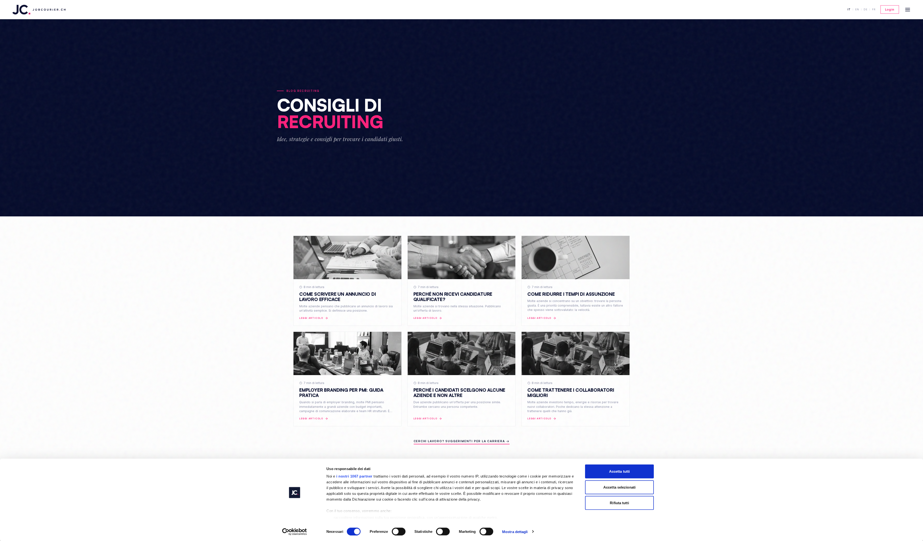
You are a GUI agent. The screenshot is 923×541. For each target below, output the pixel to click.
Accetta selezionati (619, 487)
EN (857, 9)
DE (865, 9)
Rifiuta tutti (619, 503)
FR (874, 9)
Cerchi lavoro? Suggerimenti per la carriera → (462, 441)
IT (849, 9)
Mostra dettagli (515, 531)
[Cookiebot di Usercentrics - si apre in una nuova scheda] (295, 531)
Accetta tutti (619, 471)
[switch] (398, 531)
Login (889, 9)
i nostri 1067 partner (354, 476)
